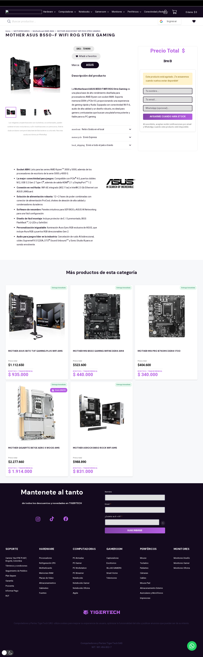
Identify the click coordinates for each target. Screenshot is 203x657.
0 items (191, 12)
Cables (143, 578)
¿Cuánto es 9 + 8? (113, 516)
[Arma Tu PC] (101, 21)
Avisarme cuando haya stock (168, 116)
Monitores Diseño (182, 558)
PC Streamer (78, 573)
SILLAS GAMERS (113, 568)
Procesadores (45, 558)
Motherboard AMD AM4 (43, 31)
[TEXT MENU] (24, 12)
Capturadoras (112, 558)
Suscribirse (134, 530)
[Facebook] (65, 518)
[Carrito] (174, 11)
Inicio (8, 31)
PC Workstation (80, 568)
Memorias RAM (46, 573)
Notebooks (78, 578)
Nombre (108, 492)
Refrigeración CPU (47, 563)
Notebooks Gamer (81, 583)
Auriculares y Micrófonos (151, 593)
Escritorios (111, 563)
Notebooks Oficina (81, 588)
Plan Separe (11, 575)
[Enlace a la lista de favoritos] (193, 21)
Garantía (9, 580)
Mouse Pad (145, 583)
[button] (54, 11)
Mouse (143, 558)
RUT (7, 595)
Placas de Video (46, 578)
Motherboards (45, 568)
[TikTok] (52, 518)
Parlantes (144, 568)
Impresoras (145, 598)
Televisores (111, 578)
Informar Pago (12, 590)
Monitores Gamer (182, 563)
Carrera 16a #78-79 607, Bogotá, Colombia (16, 559)
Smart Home (112, 573)
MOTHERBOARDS (21, 31)
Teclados (144, 563)
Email (108, 504)
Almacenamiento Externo (151, 588)
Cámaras (144, 573)
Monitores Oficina (182, 568)
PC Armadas (78, 558)
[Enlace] (37, 363)
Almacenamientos (47, 583)
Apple (75, 593)
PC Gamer (77, 563)
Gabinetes (43, 588)
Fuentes (42, 593)
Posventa (10, 586)
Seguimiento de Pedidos (16, 570)
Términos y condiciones (16, 565)
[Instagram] (38, 519)
